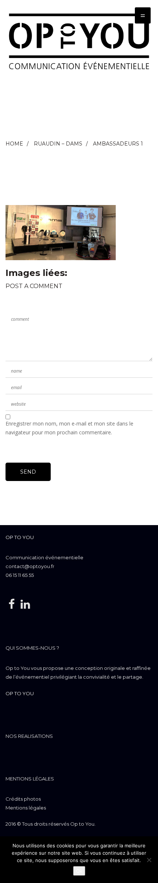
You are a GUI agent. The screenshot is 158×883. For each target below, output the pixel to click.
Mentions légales (30, 779)
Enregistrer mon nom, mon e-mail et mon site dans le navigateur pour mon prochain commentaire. (69, 428)
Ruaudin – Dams (58, 143)
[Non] (148, 860)
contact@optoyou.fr (30, 566)
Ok (79, 871)
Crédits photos (23, 799)
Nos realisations (29, 736)
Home (14, 143)
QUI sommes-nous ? (32, 648)
